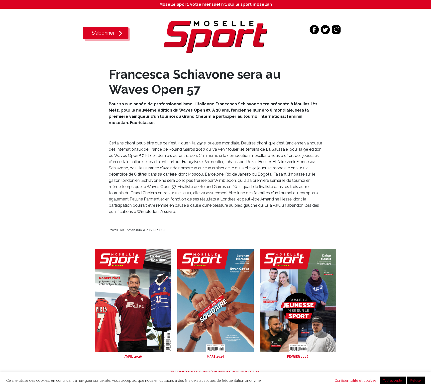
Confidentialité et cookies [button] (355, 380)
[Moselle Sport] (215, 36)
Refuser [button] (416, 380)
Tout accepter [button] (393, 380)
